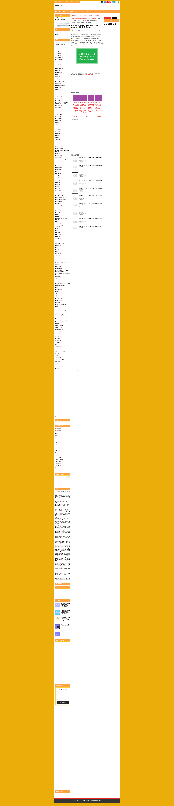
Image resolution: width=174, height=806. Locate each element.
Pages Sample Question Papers (61, 283)
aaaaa (56, 51)
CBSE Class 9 (58, 118)
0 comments (73, 29)
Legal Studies (58, 226)
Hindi (56, 188)
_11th (56, 453)
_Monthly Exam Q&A (59, 467)
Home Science (58, 205)
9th (71, 11)
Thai (56, 363)
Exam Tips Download (59, 175)
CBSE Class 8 (58, 116)
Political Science (58, 296)
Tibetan (56, 364)
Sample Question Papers (60, 310)
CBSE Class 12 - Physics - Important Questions (61, 18)
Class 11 (57, 127)
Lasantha (85, 803)
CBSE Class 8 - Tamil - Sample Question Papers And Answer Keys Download (65, 605)
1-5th (88, 11)
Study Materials (58, 346)
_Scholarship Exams (59, 437)
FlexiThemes (73, 803)
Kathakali (57, 216)
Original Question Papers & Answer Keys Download (62, 549)
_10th (56, 452)
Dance (56, 153)
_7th (56, 448)
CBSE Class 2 (58, 105)
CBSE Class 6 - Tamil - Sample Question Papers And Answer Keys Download (65, 612)
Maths (56, 240)
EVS (56, 171)
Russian (57, 306)
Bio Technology (58, 76)
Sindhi (56, 336)
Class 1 (56, 124)
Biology (56, 78)
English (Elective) (58, 167)
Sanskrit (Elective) (58, 327)
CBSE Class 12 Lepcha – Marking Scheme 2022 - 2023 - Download (61, 103)
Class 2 (56, 131)
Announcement (58, 57)
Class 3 (56, 133)
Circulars (57, 122)
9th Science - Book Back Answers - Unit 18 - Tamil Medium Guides (90, 211)
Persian (56, 291)
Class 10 (91, 15)
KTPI (56, 221)
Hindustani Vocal (58, 201)
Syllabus (57, 349)
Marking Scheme (58, 238)
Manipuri (57, 234)
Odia (56, 264)
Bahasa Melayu (58, 68)
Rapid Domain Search (102, 803)
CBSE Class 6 (58, 112)
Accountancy (58, 53)
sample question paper (60, 308)
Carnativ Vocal (58, 89)
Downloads (61, 1)
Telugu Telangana (58, 359)
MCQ (56, 241)
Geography (57, 178)
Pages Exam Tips (58, 276)
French (56, 176)
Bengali (56, 70)
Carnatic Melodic (58, 83)
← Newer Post (74, 116)
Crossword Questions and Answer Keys (62, 518)
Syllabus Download (59, 351)
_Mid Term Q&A (58, 465)
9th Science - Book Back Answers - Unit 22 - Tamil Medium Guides (90, 180)
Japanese (57, 208)
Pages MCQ (57, 278)
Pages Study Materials (59, 285)
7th (80, 11)
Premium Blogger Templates (92, 803)
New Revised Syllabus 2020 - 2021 (62, 259)
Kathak (56, 214)
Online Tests (57, 268)
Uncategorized (58, 366)
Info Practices (58, 207)
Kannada (57, 210)
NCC (56, 251)
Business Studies (58, 81)
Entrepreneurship (58, 169)
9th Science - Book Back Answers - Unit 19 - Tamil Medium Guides (90, 203)
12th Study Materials (59, 44)
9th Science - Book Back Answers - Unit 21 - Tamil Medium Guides (90, 188)
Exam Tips (57, 173)
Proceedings (57, 298)
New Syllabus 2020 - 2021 (60, 262)
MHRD (56, 247)
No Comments (81, 161)
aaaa (56, 49)
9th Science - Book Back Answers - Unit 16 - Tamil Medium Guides (90, 226)
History (56, 203)
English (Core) (58, 165)
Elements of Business (59, 162)
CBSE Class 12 (58, 100)
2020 (56, 46)
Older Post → (99, 116)
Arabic (56, 61)
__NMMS (57, 438)
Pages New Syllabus (59, 279)
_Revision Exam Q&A (59, 463)
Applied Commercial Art (60, 59)
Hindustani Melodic (59, 197)
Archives (114, 17)
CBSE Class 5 (58, 111)
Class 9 (56, 144)
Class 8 (56, 142)
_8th (56, 446)
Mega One (57, 245)
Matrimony (72, 1)
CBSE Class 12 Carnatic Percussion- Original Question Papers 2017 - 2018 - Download (91, 108)
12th (60, 11)
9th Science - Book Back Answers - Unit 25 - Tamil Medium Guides (90, 157)
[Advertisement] (87, 301)
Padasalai (59, 428)
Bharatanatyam (58, 72)
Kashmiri (57, 212)
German (56, 180)
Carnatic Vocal (58, 87)
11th (64, 11)
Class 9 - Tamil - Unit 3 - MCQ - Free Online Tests (65, 625)
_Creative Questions (59, 459)
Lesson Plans (58, 469)
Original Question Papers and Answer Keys (62, 552)
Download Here (89, 74)
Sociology (57, 340)
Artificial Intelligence (59, 63)
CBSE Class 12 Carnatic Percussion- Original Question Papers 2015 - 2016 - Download (83, 108)
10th (67, 11)
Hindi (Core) (57, 190)
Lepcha (56, 228)
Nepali (56, 255)
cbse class (57, 93)
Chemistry (57, 120)
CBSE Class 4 (58, 109)
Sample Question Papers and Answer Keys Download (62, 567)
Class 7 (56, 141)
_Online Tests (58, 461)
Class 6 (56, 139)
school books (58, 329)
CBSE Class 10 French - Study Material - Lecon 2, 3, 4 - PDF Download (65, 619)
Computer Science (59, 148)
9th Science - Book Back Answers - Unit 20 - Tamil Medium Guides (90, 195)
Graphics (57, 182)
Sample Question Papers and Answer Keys (83, 17)
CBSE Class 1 (58, 94)
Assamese (57, 66)
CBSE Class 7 (58, 114)
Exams (77, 1)
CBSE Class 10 (84, 15)
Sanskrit (57, 323)
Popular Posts (107, 17)
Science (57, 331)
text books (57, 361)
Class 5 (56, 137)
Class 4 (56, 135)
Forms (67, 1)
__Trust (56, 442)
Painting (57, 287)
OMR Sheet (57, 266)
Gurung (56, 186)
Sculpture (57, 333)
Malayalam (57, 232)
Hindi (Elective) (58, 195)
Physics (56, 295)
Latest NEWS (57, 225)
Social (56, 338)
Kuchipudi (57, 223)
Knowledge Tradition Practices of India (61, 536)
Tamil (56, 353)
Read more (84, 160)
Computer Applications (60, 146)
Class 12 (57, 129)
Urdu (56, 368)
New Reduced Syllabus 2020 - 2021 (62, 256)
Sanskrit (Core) (58, 325)
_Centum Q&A (58, 457)
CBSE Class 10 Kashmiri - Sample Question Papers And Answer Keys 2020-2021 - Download (86, 26)
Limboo (56, 230)
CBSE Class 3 (58, 107)
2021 (56, 48)
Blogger (65, 37)
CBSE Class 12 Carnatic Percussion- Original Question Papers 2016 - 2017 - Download (76, 108)
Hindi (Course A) (58, 192)
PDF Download (58, 289)
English (56, 163)
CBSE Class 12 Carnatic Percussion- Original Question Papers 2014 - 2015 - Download (98, 108)
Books (56, 79)
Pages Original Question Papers (61, 281)
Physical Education (59, 293)
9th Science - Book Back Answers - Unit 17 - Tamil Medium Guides (90, 218)
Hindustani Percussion (59, 199)
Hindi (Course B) (58, 193)
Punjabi (56, 302)
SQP (56, 344)
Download (96, 15)
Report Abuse (59, 423)
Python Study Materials (59, 304)
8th (76, 11)
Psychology (57, 300)
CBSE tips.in (59, 5)
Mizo (56, 249)
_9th (56, 444)
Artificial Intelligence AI (59, 64)
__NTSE (56, 440)
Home (56, 1)
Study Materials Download (60, 348)
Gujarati (56, 184)
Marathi (56, 236)
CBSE (77, 15)
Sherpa (56, 334)
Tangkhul (57, 355)
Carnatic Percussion (59, 85)
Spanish (57, 342)
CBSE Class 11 (58, 98)
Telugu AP (57, 357)
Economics (57, 157)
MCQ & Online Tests (59, 243)
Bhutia (56, 74)
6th (84, 11)
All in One (57, 55)
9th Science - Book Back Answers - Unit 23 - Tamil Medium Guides (90, 172)
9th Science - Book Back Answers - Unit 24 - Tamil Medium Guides (90, 165)
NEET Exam (57, 253)
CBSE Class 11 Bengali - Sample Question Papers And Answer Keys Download (65, 634)
